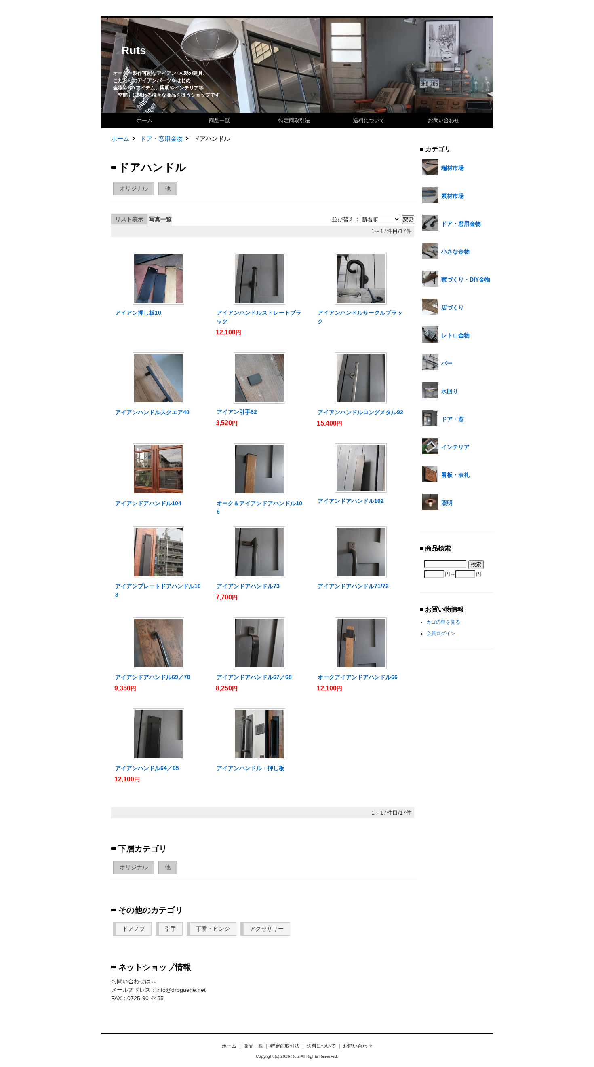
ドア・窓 (452, 419)
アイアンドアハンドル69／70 (152, 677)
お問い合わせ (443, 120)
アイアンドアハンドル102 (351, 501)
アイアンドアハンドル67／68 (254, 677)
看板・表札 (455, 475)
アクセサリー (267, 928)
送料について (369, 120)
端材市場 (452, 168)
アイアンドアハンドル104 (148, 503)
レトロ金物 (455, 335)
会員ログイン (440, 633)
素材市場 (452, 196)
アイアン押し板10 (138, 312)
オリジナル (134, 188)
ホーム (144, 120)
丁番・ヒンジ (213, 928)
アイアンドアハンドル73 (248, 586)
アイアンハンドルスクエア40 (152, 412)
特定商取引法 (294, 120)
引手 (170, 928)
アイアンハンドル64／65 (147, 768)
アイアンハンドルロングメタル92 (360, 412)
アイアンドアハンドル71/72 (353, 586)
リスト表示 (129, 219)
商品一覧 (219, 120)
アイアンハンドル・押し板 (250, 768)
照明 (447, 503)
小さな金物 (455, 251)
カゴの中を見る (443, 622)
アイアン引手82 (237, 412)
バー (447, 363)
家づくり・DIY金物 (465, 279)
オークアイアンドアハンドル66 (358, 677)
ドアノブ (133, 928)
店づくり (452, 307)
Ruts (133, 50)
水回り (449, 391)
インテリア (455, 447)
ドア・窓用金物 (161, 138)
